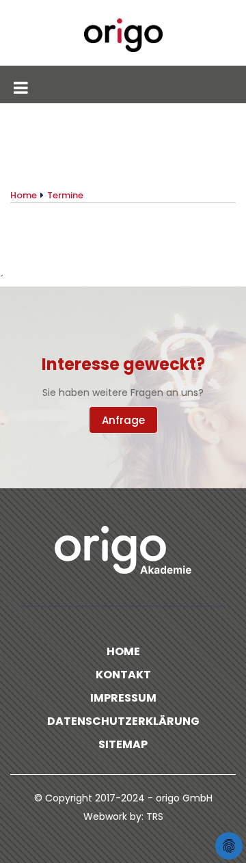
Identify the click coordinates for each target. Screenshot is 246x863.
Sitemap (123, 744)
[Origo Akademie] (123, 550)
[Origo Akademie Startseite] (123, 35)
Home (123, 651)
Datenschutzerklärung (123, 721)
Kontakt (123, 674)
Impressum (123, 698)
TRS (154, 816)
